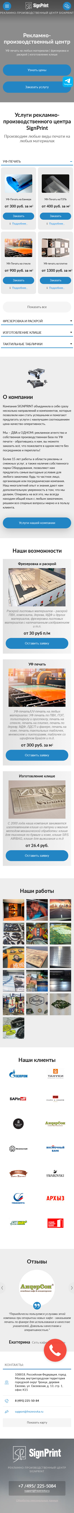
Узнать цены (37, 70)
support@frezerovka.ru (29, 1411)
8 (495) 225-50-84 (27, 1400)
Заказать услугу (37, 87)
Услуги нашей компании (37, 523)
